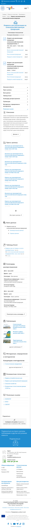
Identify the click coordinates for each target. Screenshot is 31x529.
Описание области (8, 87)
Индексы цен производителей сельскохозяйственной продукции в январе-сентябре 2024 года (14, 203)
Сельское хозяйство (10, 383)
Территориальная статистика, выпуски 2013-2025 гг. (20, 342)
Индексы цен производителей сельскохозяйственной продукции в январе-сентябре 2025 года (14, 171)
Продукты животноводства (14, 57)
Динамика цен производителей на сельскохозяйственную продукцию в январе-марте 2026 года (14, 155)
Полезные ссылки (8, 109)
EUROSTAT (8, 399)
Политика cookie (18, 507)
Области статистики (12, 14)
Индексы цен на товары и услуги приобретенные (14, 250)
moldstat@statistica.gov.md (14, 457)
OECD (6, 401)
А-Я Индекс (20, 469)
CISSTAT (7, 404)
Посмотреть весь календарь (15, 314)
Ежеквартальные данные (17, 230)
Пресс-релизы (7, 90)
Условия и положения (8, 507)
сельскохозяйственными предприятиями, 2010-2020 (14, 253)
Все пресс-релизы (15, 215)
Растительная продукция (14, 54)
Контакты (3, 469)
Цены (8, 16)
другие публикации (15, 347)
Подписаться (15, 439)
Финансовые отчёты (22, 495)
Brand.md (19, 526)
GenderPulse (4, 485)
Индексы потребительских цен (13, 378)
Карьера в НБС (5, 472)
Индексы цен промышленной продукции (16, 381)
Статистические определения (13, 364)
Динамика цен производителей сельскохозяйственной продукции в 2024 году (15, 195)
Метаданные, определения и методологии (11, 105)
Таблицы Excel (7, 95)
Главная (4, 14)
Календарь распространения (11, 98)
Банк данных (7, 93)
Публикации (6, 101)
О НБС (3, 467)
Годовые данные (14, 233)
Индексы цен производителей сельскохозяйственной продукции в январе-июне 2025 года (14, 179)
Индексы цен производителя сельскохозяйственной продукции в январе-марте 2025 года (14, 187)
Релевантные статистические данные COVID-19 (15, 387)
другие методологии (15, 367)
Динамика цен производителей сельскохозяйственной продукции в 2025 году (15, 163)
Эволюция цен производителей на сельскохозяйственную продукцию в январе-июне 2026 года (14, 147)
